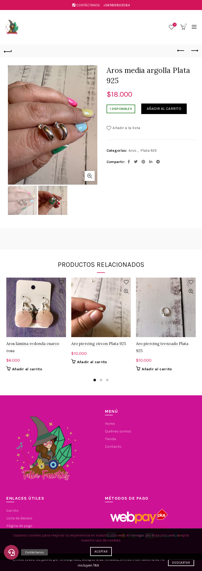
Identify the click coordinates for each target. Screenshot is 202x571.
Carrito (12, 510)
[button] (11, 552)
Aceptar (101, 551)
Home (110, 423)
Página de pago (19, 526)
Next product (194, 51)
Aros (133, 150)
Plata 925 (148, 150)
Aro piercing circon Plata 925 (98, 343)
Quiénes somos (118, 431)
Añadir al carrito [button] (27, 369)
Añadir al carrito (164, 108)
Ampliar (90, 176)
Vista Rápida (61, 291)
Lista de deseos (174, 24)
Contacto (113, 446)
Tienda (110, 439)
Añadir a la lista (126, 128)
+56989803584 (116, 5)
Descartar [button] (181, 562)
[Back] (7, 51)
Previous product (181, 51)
